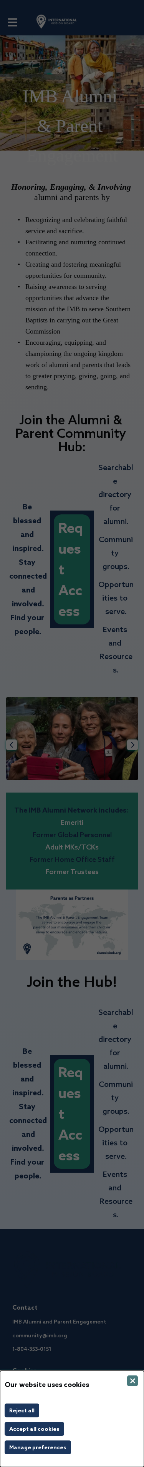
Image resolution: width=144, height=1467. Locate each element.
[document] (72, 1419)
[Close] (132, 1380)
